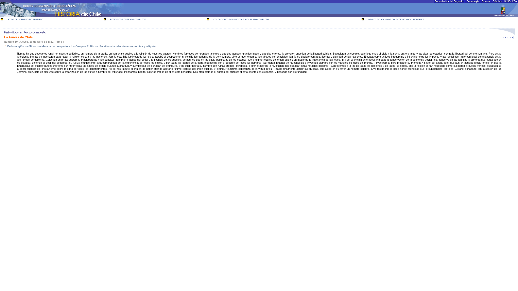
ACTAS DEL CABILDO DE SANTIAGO (25, 19)
